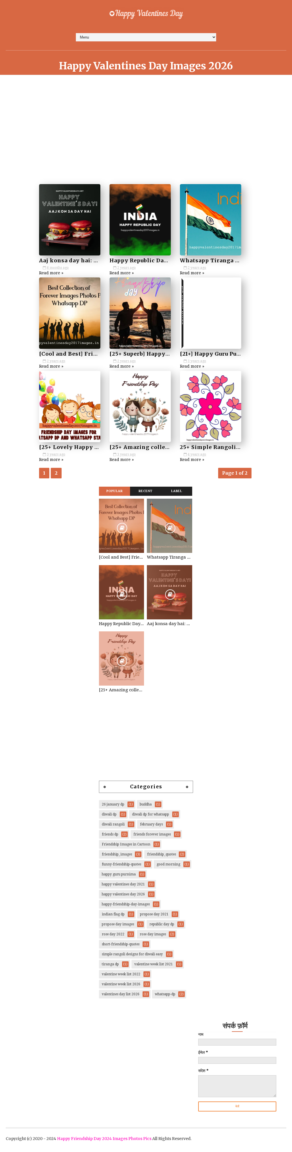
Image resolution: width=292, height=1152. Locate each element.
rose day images (153, 934)
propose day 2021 (154, 914)
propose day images (118, 924)
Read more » (51, 273)
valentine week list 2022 (121, 974)
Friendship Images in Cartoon (126, 844)
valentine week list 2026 (121, 984)
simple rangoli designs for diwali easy (132, 954)
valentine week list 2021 (153, 964)
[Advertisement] (144, 138)
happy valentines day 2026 (123, 894)
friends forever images (152, 834)
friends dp (110, 834)
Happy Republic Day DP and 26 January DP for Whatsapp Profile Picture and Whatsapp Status (121, 623)
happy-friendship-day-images (126, 904)
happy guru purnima (119, 874)
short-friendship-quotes (120, 944)
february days (151, 824)
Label (176, 491)
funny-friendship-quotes (121, 864)
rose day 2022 (113, 934)
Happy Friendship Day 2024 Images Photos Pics (104, 1138)
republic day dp (161, 924)
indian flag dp (113, 914)
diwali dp (109, 814)
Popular (114, 491)
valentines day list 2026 (120, 994)
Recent (146, 491)
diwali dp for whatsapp (150, 814)
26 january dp (113, 804)
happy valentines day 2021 (123, 884)
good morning (168, 864)
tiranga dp (110, 964)
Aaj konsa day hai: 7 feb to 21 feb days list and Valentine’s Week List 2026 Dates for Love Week (169, 623)
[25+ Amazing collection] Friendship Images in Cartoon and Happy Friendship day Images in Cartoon (121, 689)
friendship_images (117, 854)
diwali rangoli (113, 824)
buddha (146, 804)
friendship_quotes (161, 854)
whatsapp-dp (165, 994)
